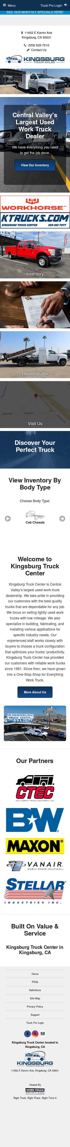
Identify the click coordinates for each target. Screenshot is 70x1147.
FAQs (35, 982)
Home (35, 974)
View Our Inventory (35, 165)
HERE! (59, 12)
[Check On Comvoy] (42, 1034)
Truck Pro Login (35, 1023)
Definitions (35, 990)
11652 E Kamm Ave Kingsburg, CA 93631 (37, 35)
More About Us (35, 692)
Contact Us (38, 50)
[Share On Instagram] (35, 1034)
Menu (12, 5)
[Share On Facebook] (27, 1034)
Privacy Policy (35, 1006)
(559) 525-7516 (38, 45)
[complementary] (58, 1135)
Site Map (35, 998)
